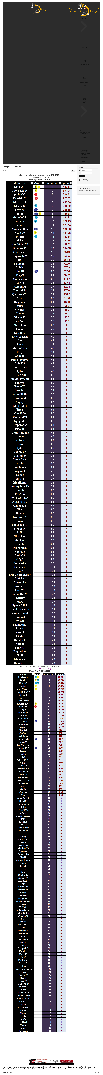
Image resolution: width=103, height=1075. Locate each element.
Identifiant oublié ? (83, 179)
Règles (84, 98)
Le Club (84, 33)
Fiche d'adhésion (84, 82)
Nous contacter (84, 84)
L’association (84, 20)
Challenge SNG (84, 157)
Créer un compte (82, 178)
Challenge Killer (84, 133)
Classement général (84, 130)
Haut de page (97, 1072)
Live (84, 118)
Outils (84, 102)
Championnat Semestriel (84, 132)
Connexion (82, 175)
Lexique (84, 99)
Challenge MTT (84, 154)
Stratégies (84, 101)
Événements (84, 47)
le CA (84, 77)
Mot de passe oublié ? (83, 180)
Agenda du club (84, 160)
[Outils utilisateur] (73, 171)
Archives (85, 135)
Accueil (84, 18)
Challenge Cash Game (84, 153)
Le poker (84, 85)
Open (85, 60)
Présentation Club (84, 46)
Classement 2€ (84, 150)
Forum (84, 161)
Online (84, 137)
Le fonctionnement (84, 64)
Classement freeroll (84, 156)
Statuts (84, 78)
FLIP (85, 61)
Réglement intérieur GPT (84, 80)
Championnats (84, 105)
